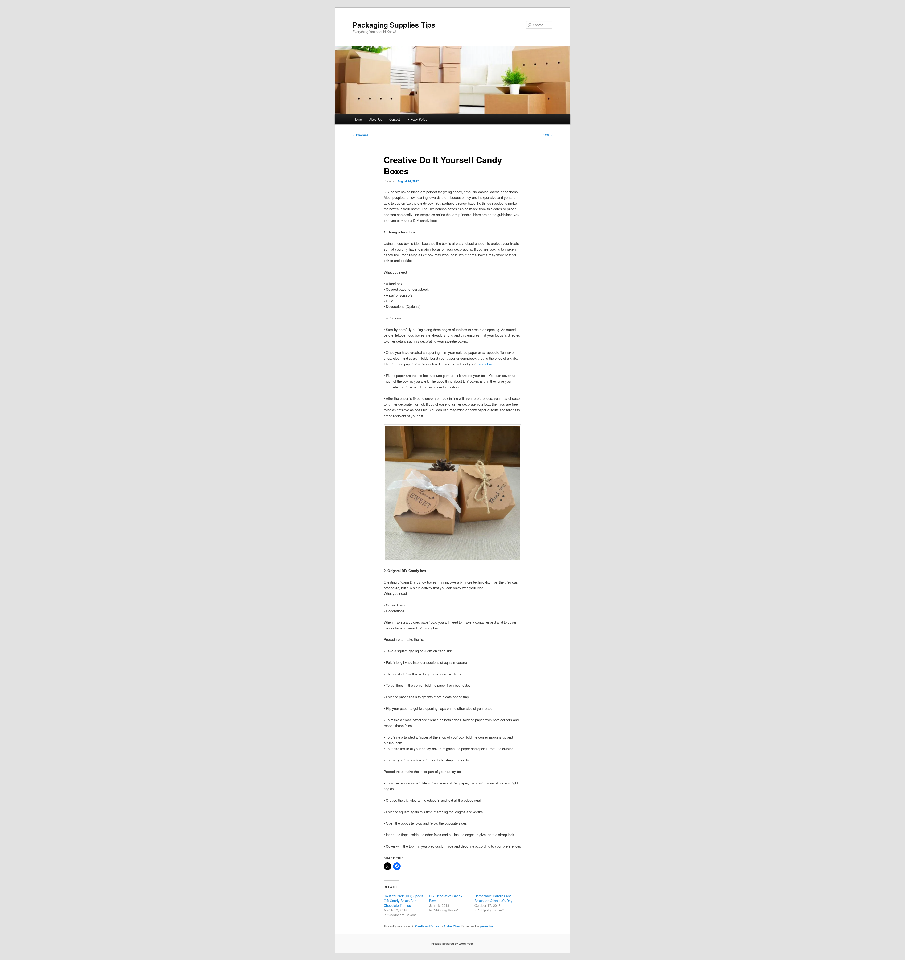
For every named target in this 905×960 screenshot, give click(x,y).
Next (547, 135)
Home (358, 119)
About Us (375, 119)
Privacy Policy (417, 119)
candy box (485, 363)
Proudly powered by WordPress (452, 943)
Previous (360, 135)
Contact (394, 119)
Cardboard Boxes (427, 926)
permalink (486, 926)
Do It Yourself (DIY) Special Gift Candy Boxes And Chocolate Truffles (404, 901)
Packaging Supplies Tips (394, 25)
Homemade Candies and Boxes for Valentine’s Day (493, 898)
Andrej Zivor (452, 926)
